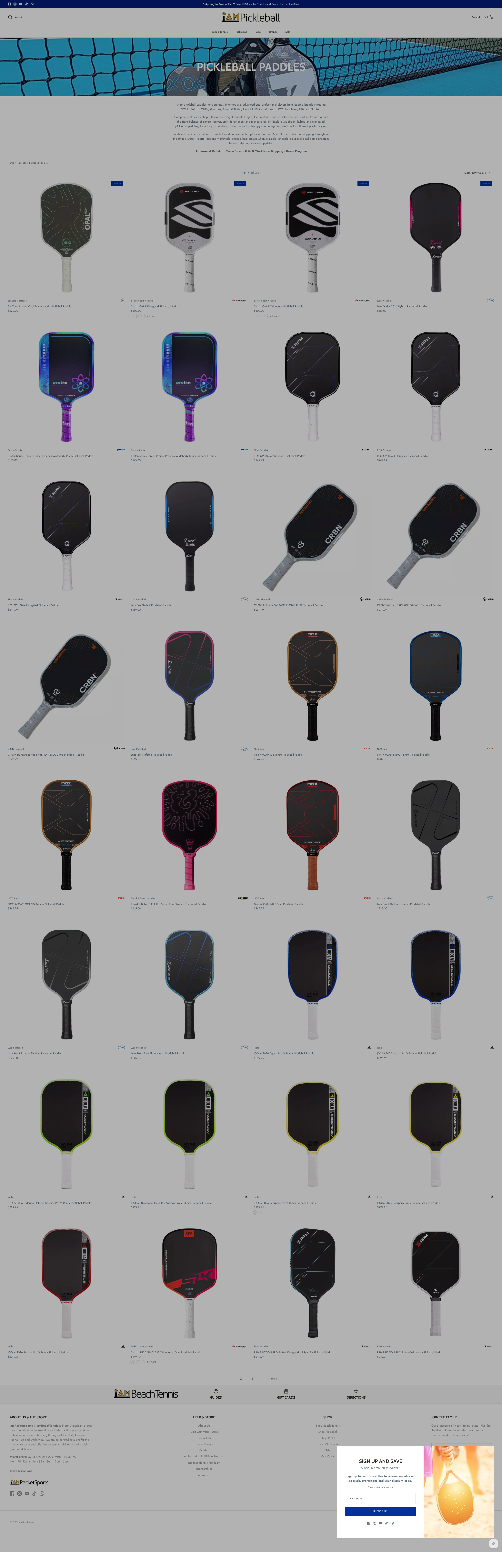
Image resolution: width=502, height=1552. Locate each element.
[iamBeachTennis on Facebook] (368, 1523)
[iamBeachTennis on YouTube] (380, 1523)
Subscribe (380, 1511)
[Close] (489, 1451)
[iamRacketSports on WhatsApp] (392, 1523)
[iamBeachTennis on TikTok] (386, 1523)
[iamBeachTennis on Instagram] (374, 1523)
